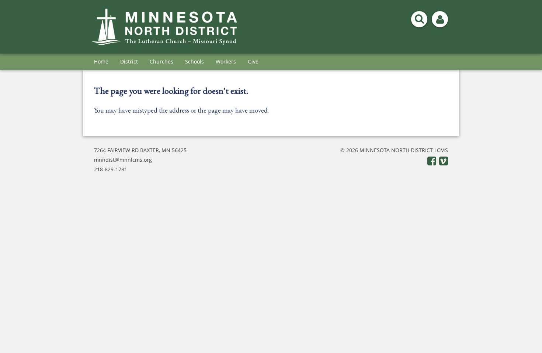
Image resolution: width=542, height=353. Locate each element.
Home (101, 61)
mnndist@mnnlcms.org (123, 159)
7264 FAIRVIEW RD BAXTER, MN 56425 (140, 150)
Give (253, 61)
